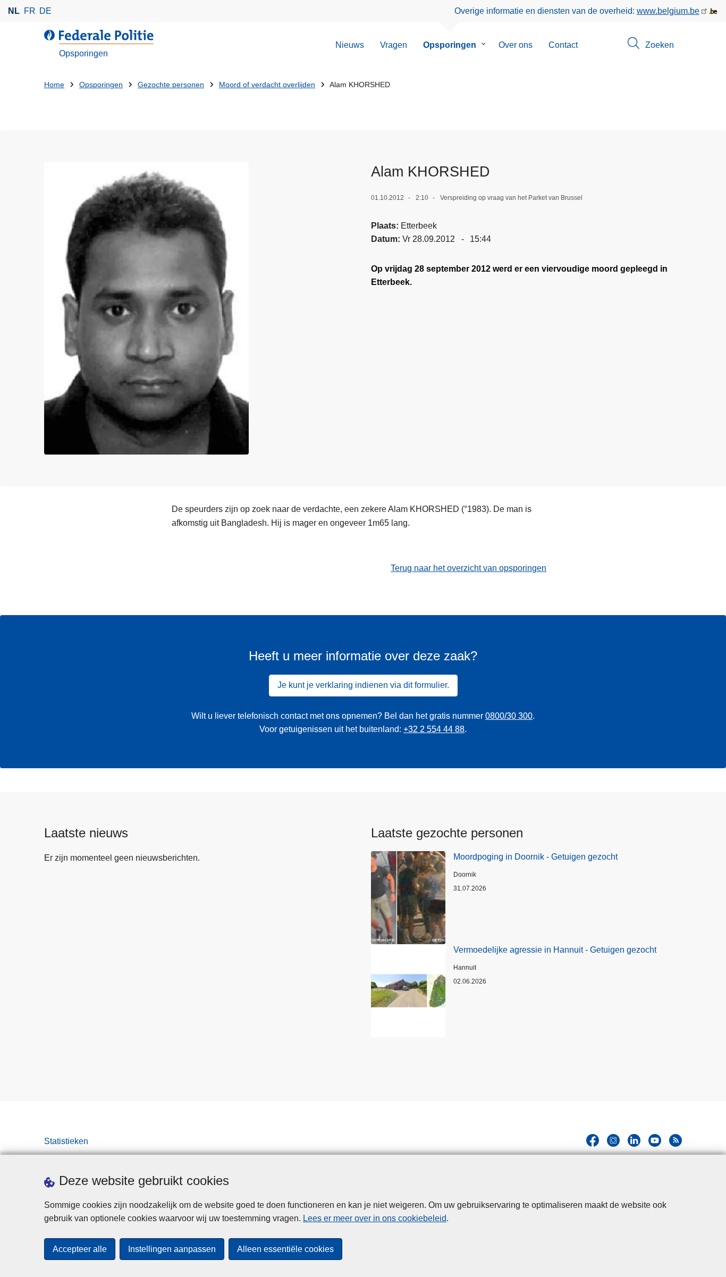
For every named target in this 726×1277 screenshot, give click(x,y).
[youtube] (654, 1140)
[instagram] (613, 1140)
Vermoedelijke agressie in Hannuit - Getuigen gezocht (554, 949)
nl (14, 10)
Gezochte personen (171, 85)
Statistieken (66, 1141)
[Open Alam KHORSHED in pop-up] (146, 308)
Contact (563, 44)
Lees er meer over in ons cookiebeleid (374, 1218)
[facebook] (592, 1140)
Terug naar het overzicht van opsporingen (468, 568)
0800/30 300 (509, 715)
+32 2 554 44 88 (434, 729)
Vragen (393, 44)
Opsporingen (449, 44)
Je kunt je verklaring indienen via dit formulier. (363, 685)
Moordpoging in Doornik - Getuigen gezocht (535, 856)
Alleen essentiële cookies (285, 1249)
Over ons (516, 44)
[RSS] (675, 1140)
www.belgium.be (668, 10)
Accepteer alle (80, 1249)
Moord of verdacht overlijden (267, 85)
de (45, 10)
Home (54, 85)
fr (30, 10)
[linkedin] (634, 1140)
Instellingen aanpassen (172, 1249)
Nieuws (349, 44)
